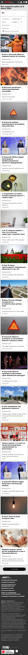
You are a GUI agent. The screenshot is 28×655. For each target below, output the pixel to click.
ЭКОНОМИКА (6, 170)
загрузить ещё (14, 569)
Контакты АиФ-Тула (8, 590)
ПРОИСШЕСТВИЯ (7, 99)
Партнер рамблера (14, 647)
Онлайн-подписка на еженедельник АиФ (8, 585)
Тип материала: (5, 19)
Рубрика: (4, 22)
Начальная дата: (6, 25)
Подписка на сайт (7, 588)
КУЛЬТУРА (5, 313)
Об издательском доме (9, 580)
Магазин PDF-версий (8, 582)
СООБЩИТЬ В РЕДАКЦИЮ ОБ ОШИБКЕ (12, 596)
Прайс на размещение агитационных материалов (10, 593)
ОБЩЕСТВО (5, 64)
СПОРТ (4, 458)
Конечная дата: (5, 28)
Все (3, 12)
